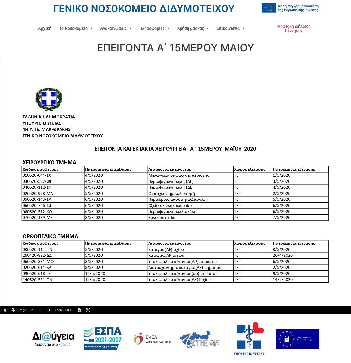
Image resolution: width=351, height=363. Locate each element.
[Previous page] (5, 310)
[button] (75, 28)
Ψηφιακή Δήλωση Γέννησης (294, 28)
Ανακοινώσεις (113, 28)
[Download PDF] (80, 310)
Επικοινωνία (228, 28)
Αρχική (44, 28)
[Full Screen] (88, 310)
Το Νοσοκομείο (73, 28)
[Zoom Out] (41, 310)
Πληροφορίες (152, 28)
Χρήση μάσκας (190, 28)
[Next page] (13, 310)
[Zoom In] (49, 310)
